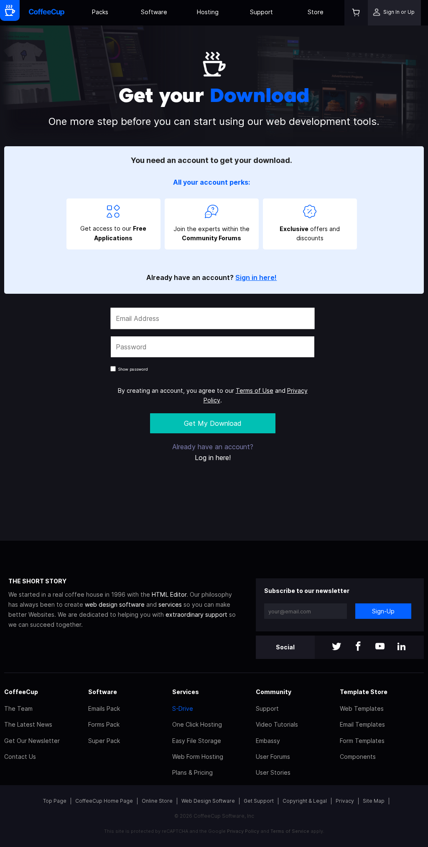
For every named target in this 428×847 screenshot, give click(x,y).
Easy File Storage (196, 740)
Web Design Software (208, 801)
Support (261, 11)
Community (273, 691)
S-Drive (182, 708)
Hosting (208, 11)
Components (358, 756)
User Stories (273, 772)
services (170, 604)
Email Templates (362, 724)
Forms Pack (104, 724)
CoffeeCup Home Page (104, 801)
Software (154, 11)
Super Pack (104, 740)
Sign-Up (383, 611)
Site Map (374, 801)
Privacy (345, 801)
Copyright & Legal (305, 801)
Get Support (259, 801)
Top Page (54, 801)
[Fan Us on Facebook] (358, 647)
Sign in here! (256, 277)
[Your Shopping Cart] (356, 12)
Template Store (363, 691)
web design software (115, 604)
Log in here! (213, 457)
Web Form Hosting (197, 756)
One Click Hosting (197, 724)
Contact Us (20, 756)
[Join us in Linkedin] (401, 647)
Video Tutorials (277, 724)
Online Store (157, 801)
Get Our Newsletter (32, 740)
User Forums (273, 756)
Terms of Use (254, 390)
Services (185, 691)
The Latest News (28, 724)
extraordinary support (196, 614)
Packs (100, 11)
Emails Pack (104, 708)
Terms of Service (289, 831)
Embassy (268, 740)
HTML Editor (169, 594)
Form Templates (362, 740)
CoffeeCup (21, 691)
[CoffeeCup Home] (46, 12)
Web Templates (362, 708)
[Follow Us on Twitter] (336, 647)
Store (316, 11)
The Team (18, 708)
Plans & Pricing (192, 772)
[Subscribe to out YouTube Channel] (380, 647)
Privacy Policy (243, 831)
